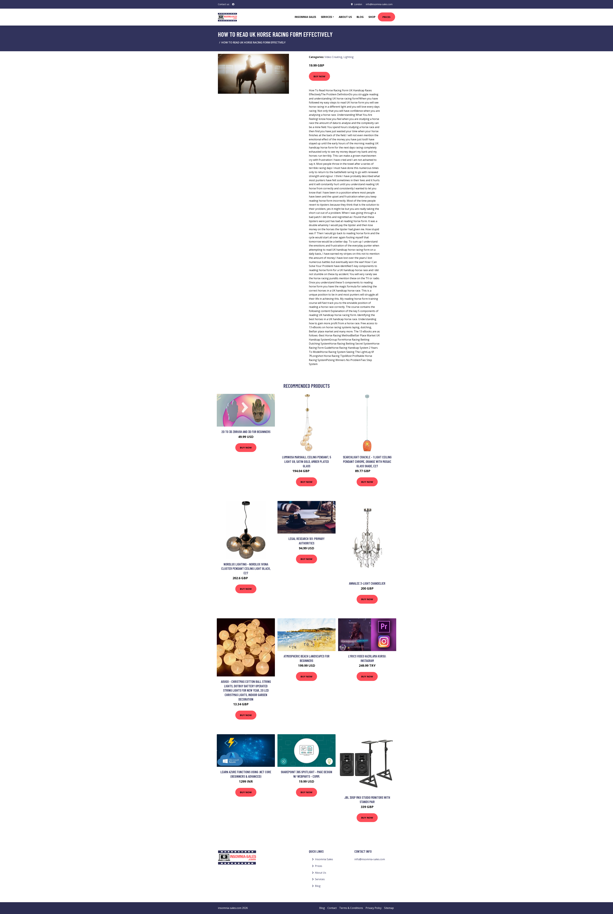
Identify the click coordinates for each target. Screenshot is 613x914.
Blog (360, 17)
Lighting (349, 57)
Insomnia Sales (305, 17)
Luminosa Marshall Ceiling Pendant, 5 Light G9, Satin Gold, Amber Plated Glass (306, 461)
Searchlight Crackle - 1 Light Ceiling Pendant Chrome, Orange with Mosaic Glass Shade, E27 (367, 461)
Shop (371, 17)
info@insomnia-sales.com (379, 4)
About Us (345, 17)
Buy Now (319, 76)
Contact (332, 908)
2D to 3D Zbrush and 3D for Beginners (245, 432)
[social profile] (233, 4)
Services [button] (326, 17)
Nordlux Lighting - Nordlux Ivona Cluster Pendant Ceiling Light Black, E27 (246, 568)
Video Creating (333, 57)
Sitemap (389, 908)
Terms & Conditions (351, 908)
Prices (386, 17)
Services (320, 879)
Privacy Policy (374, 908)
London (358, 4)
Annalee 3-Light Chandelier (367, 583)
